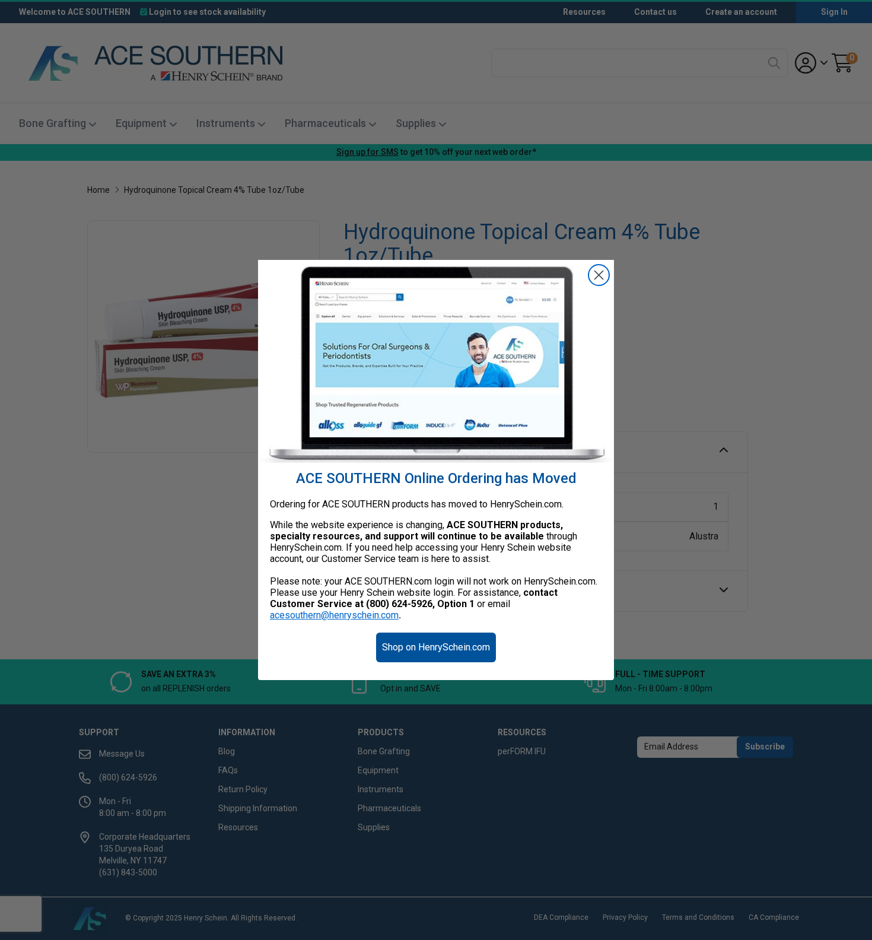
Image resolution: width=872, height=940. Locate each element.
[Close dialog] (598, 275)
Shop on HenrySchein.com (436, 647)
